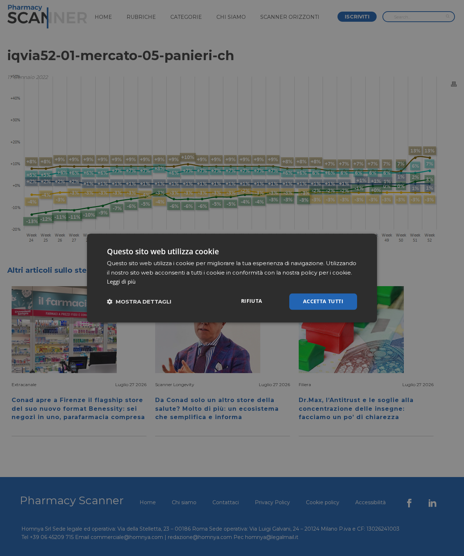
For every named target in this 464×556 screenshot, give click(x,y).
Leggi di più (121, 281)
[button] (139, 301)
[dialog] (232, 278)
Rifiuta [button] (251, 300)
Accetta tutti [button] (323, 301)
